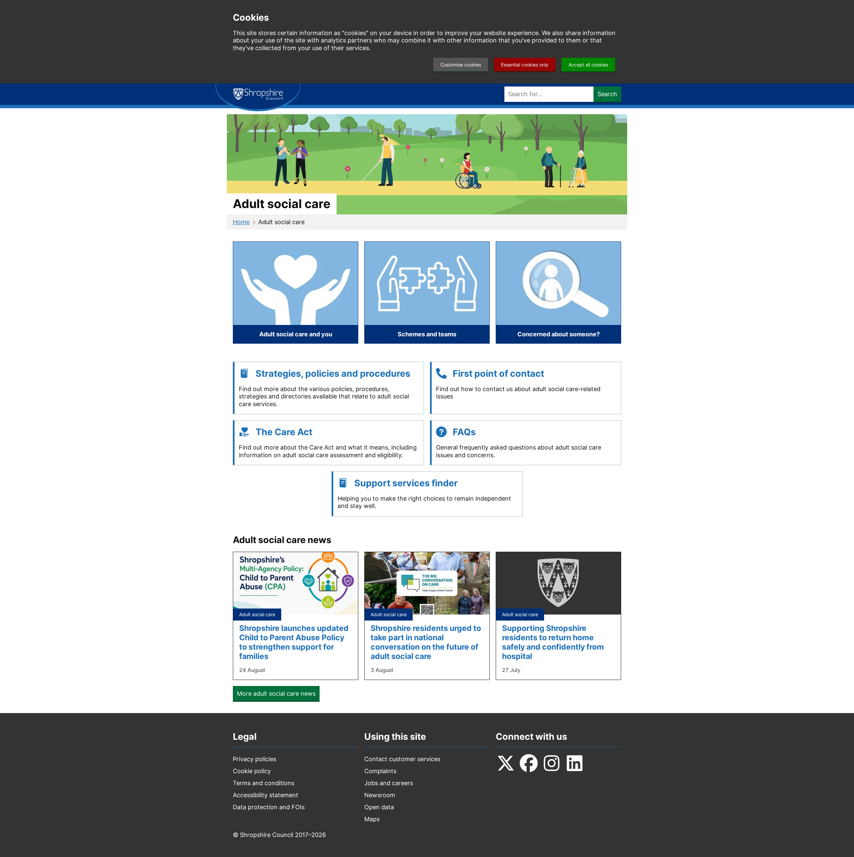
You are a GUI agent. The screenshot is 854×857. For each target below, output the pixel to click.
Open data (379, 807)
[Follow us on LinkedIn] (575, 763)
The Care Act (284, 432)
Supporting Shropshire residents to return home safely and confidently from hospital (553, 642)
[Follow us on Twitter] (506, 763)
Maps (372, 819)
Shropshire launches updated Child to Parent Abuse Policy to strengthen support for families (294, 642)
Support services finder (406, 483)
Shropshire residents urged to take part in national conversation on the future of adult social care (426, 642)
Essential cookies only (524, 64)
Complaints (380, 771)
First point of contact (498, 373)
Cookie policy (252, 771)
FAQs (464, 432)
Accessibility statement (265, 795)
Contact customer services (402, 758)
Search (607, 94)
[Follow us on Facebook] (529, 763)
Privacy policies (254, 758)
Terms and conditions (263, 783)
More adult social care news (276, 693)
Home (241, 221)
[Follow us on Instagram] (552, 763)
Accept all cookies (588, 64)
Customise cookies (460, 64)
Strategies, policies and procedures (333, 373)
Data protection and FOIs (269, 807)
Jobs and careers (388, 783)
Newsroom (379, 795)
